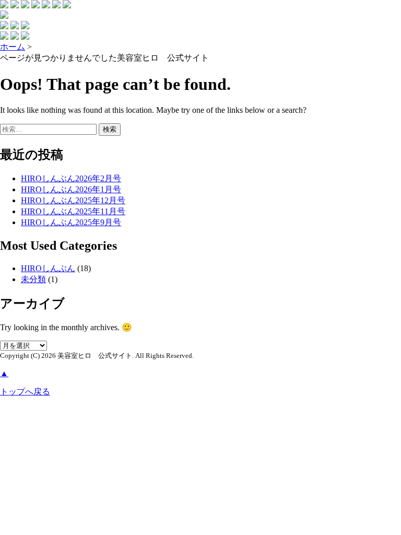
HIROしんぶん (48, 268)
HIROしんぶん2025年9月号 (71, 222)
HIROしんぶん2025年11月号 (73, 211)
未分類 (33, 279)
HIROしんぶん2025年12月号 (73, 200)
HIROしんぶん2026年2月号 (71, 178)
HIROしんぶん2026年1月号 (71, 189)
